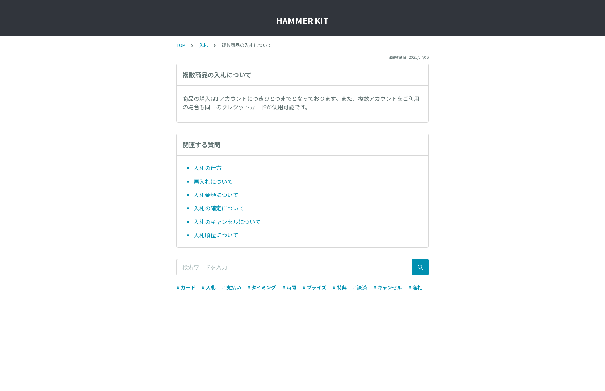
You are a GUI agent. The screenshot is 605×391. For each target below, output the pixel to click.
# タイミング (261, 287)
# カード (185, 287)
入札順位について (216, 235)
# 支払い (231, 287)
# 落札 (415, 287)
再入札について (213, 181)
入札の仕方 (208, 167)
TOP (180, 45)
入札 (203, 45)
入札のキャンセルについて (227, 221)
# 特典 (340, 287)
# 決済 (360, 287)
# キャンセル (387, 287)
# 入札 (209, 287)
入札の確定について (219, 208)
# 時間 (289, 287)
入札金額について (216, 194)
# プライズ (314, 287)
